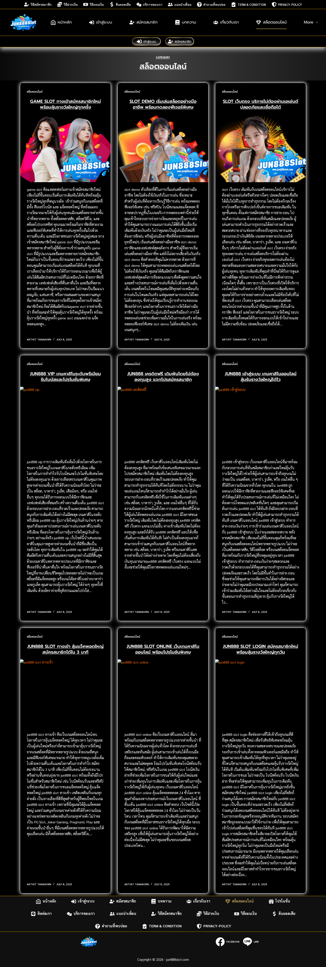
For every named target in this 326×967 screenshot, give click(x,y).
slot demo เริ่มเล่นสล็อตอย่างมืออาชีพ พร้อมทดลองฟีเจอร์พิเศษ (163, 104)
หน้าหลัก (65, 22)
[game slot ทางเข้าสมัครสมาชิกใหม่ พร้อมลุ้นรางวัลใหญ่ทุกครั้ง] (65, 148)
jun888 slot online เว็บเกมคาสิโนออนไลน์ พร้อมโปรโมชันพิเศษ (163, 649)
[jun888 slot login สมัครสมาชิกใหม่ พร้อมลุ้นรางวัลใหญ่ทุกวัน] (260, 693)
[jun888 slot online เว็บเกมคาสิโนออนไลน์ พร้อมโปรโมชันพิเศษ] (163, 693)
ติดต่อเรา (44, 913)
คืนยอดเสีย (123, 4)
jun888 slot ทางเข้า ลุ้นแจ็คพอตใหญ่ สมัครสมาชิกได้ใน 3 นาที (65, 649)
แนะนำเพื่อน (182, 4)
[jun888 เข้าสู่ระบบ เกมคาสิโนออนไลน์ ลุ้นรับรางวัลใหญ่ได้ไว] (260, 421)
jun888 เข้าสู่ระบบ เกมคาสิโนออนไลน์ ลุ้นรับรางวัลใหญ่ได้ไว (261, 376)
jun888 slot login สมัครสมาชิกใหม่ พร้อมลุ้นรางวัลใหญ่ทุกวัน (260, 649)
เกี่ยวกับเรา (229, 22)
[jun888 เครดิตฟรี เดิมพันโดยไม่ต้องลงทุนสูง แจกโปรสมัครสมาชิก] (163, 421)
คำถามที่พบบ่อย (214, 4)
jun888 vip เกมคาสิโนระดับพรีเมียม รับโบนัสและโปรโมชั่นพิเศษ (65, 376)
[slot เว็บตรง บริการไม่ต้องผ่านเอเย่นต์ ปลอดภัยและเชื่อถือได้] (260, 148)
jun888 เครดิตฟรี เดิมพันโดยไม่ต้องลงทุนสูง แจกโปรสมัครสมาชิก (163, 376)
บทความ (189, 22)
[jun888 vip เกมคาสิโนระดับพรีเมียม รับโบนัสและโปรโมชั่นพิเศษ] (65, 421)
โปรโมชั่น (282, 901)
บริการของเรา (152, 4)
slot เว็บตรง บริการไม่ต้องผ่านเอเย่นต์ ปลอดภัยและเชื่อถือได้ (260, 104)
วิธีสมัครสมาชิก (41, 4)
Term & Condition (252, 4)
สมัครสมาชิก (147, 22)
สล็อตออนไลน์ (275, 22)
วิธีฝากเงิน (71, 4)
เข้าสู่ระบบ (104, 22)
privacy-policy (290, 4)
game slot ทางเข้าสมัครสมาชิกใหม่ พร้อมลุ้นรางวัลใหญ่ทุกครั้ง (65, 104)
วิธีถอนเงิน (97, 4)
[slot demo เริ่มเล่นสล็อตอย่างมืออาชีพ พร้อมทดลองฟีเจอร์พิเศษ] (163, 148)
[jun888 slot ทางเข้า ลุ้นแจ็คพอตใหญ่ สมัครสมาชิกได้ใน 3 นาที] (65, 693)
